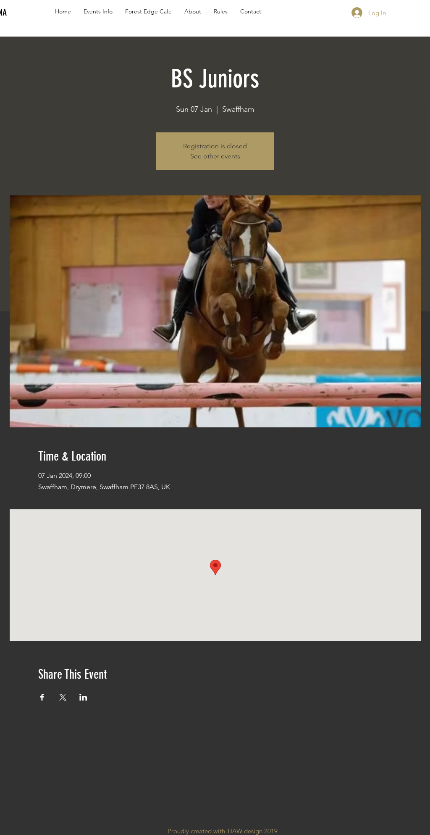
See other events (215, 156)
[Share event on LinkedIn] (83, 697)
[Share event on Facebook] (42, 697)
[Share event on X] (63, 697)
